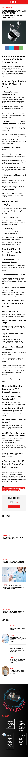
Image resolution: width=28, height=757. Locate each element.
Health (5, 584)
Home (3, 7)
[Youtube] (18, 506)
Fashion (12, 657)
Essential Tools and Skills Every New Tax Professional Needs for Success (13, 562)
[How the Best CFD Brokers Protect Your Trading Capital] (14, 526)
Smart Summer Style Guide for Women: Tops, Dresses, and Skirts (17, 661)
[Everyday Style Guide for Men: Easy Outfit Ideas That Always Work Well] (5, 671)
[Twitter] (11, 48)
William (16, 502)
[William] (12, 502)
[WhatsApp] (21, 48)
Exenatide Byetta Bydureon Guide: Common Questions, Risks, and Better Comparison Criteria (13, 587)
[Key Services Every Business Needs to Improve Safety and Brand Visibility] (14, 600)
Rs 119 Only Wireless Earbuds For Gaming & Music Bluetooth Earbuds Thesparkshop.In (13, 489)
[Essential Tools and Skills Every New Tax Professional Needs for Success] (14, 550)
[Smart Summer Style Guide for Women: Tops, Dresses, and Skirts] (5, 660)
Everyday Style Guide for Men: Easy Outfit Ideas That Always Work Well (17, 671)
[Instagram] (12, 506)
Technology (9, 7)
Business (5, 559)
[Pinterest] (16, 48)
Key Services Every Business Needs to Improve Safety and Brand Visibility (13, 612)
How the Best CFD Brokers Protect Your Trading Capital (13, 537)
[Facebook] (7, 48)
